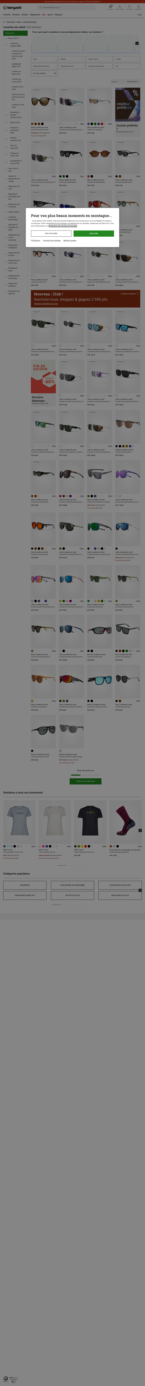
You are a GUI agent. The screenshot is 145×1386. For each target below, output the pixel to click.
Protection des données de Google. (63, 226)
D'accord (93, 234)
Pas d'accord (51, 234)
